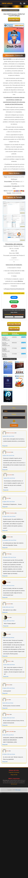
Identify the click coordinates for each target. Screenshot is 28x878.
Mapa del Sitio (14, 774)
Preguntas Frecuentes (14, 772)
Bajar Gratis (13, 328)
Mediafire (14, 301)
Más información (14, 784)
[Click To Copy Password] (14, 317)
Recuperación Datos (13, 10)
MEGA (14, 306)
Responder (5, 445)
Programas (5, 10)
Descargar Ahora (14, 19)
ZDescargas (18, 789)
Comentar (14, 425)
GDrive (14, 297)
